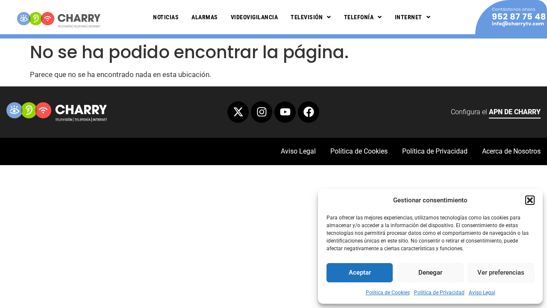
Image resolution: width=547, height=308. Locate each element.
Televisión (307, 17)
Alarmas (204, 17)
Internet (408, 17)
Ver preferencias (500, 272)
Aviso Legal (482, 293)
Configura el (496, 112)
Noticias (166, 17)
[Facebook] (308, 112)
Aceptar (360, 272)
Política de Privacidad (439, 293)
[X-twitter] (238, 112)
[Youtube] (285, 112)
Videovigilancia (254, 17)
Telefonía (359, 17)
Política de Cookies (388, 293)
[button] (530, 200)
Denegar (430, 272)
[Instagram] (261, 112)
